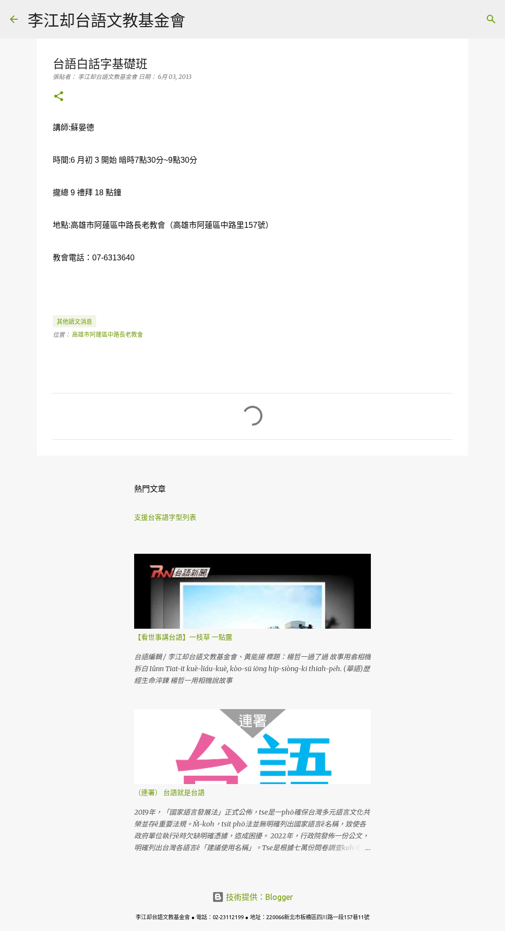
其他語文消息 (74, 322)
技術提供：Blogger (258, 897)
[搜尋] (199, 19)
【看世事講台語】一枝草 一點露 (183, 637)
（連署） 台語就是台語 (169, 792)
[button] (59, 97)
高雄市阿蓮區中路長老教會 (107, 334)
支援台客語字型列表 (165, 517)
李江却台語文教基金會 (106, 20)
